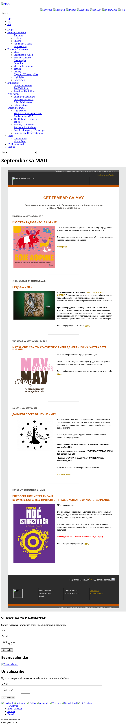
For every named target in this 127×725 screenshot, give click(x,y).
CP (9, 19)
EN (9, 24)
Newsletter (12, 706)
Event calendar (14, 708)
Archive (11, 711)
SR (9, 21)
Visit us (88, 703)
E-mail (10, 714)
